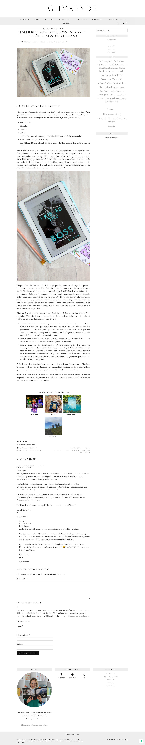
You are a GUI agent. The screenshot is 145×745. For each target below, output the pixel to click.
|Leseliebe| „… (53, 414)
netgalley (44, 136)
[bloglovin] (123, 23)
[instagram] (118, 23)
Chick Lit (22, 445)
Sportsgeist (97, 19)
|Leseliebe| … (35, 414)
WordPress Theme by (117, 739)
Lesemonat (106, 79)
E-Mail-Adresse (23, 635)
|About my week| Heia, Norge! (29, 449)
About (37, 19)
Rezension (105, 87)
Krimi (101, 70)
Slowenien (120, 91)
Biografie (99, 64)
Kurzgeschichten (108, 71)
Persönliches (119, 83)
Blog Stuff (106, 65)
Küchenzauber (119, 71)
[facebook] (121, 23)
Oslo (111, 83)
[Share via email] (18, 441)
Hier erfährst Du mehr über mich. (34, 725)
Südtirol (112, 94)
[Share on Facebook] (21, 441)
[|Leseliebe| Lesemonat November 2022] (35, 404)
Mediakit (66, 23)
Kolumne (122, 68)
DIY (120, 64)
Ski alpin (113, 91)
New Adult (117, 79)
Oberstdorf (103, 83)
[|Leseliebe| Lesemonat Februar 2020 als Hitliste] (53, 426)
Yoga (119, 99)
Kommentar (22, 578)
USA (104, 98)
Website (20, 644)
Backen (117, 61)
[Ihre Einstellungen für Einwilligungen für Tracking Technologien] (141, 741)
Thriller (118, 95)
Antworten (23, 517)
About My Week (106, 61)
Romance (121, 88)
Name (20, 626)
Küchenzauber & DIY (116, 19)
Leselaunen (106, 75)
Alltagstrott (64, 19)
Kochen (116, 68)
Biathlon (122, 61)
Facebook (73, 734)
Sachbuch (104, 91)
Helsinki (101, 68)
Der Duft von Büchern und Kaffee (30, 466)
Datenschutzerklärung (111, 114)
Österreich (114, 102)
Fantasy (125, 64)
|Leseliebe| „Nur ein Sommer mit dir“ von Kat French (72, 450)
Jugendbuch (109, 68)
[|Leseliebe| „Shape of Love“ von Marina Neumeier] (72, 404)
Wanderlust (81, 19)
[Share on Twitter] (23, 441)
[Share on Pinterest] (26, 441)
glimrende (72, 9)
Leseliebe (49, 19)
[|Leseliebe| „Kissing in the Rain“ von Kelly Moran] (53, 404)
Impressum (111, 109)
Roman (114, 87)
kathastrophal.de (55, 739)
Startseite (24, 19)
